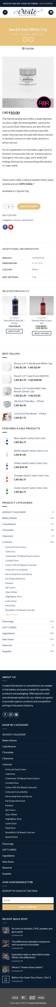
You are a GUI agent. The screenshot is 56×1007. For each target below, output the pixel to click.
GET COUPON (46, 3)
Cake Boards (9, 523)
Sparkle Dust (37, 34)
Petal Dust (10, 605)
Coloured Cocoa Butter (16, 569)
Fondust (9, 583)
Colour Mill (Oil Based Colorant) (21, 565)
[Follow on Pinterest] (16, 714)
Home (15, 34)
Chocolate (7, 529)
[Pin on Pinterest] (10, 227)
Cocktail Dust (12, 560)
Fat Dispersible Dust (15, 578)
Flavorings (8, 621)
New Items (8, 639)
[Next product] (25, 39)
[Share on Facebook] (5, 227)
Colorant (24, 34)
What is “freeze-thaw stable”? (27, 967)
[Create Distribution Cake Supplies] (28, 12)
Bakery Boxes (9, 517)
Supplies (6, 651)
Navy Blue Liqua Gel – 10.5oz (14, 322)
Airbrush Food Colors (15, 547)
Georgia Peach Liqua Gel (41, 322)
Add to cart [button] (14, 331)
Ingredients (8, 633)
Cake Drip (10, 551)
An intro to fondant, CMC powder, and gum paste (32, 930)
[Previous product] (31, 39)
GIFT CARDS (9, 627)
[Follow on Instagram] (10, 714)
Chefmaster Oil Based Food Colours (22, 556)
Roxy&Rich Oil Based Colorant (20, 610)
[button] (5, 12)
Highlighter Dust (13, 596)
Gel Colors (10, 587)
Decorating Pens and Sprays (18, 574)
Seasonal (7, 645)
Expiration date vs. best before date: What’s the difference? (31, 956)
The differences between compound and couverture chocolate (31, 943)
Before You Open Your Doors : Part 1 (31, 977)
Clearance (7, 535)
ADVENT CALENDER (14, 512)
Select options (41, 333)
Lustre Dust (10, 601)
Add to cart (28, 206)
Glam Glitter (11, 592)
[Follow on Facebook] (5, 714)
